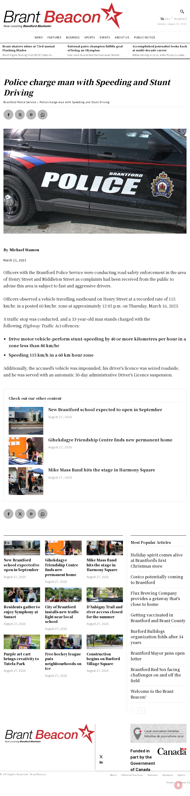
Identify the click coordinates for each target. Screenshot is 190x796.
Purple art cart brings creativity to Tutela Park (21, 658)
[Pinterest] (31, 115)
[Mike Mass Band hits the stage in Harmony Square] (26, 481)
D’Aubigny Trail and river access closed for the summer (104, 611)
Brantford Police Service (19, 102)
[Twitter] (20, 115)
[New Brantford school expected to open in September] (26, 421)
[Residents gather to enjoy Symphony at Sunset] (22, 594)
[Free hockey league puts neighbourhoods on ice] (63, 642)
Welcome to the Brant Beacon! (152, 694)
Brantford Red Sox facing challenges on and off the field (156, 675)
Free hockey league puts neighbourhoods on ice (63, 661)
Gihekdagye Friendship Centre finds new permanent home (110, 440)
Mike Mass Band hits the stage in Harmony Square (101, 470)
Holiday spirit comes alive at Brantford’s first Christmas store (157, 560)
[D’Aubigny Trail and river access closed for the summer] (105, 594)
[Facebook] (8, 115)
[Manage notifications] (178, 785)
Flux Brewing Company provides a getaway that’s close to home (155, 598)
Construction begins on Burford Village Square (103, 658)
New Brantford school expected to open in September (105, 409)
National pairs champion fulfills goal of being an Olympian (95, 48)
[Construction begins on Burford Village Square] (105, 642)
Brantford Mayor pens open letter (158, 655)
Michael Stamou (24, 249)
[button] (182, 11)
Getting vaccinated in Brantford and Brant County (158, 617)
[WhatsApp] (43, 115)
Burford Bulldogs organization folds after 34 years (157, 636)
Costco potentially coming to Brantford (157, 579)
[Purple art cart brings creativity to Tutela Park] (22, 642)
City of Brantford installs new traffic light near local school (62, 614)
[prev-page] (134, 710)
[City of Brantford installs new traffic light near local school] (63, 594)
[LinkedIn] (101, 762)
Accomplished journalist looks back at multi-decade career (159, 48)
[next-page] (142, 710)
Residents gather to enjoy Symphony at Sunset (22, 611)
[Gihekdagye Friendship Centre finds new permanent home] (26, 451)
